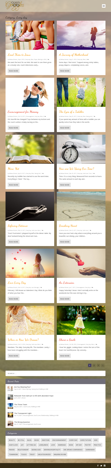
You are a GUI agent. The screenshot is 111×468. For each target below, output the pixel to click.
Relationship (45, 415)
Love (32, 287)
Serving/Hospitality (52, 450)
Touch (23, 454)
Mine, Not (13, 169)
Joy (22, 445)
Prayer (35, 59)
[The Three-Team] (10, 406)
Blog (29, 440)
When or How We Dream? (23, 340)
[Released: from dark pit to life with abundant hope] (10, 397)
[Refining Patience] (30, 206)
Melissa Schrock (13, 59)
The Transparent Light (23, 413)
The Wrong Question (22, 422)
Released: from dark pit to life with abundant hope (33, 396)
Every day (27, 59)
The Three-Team (20, 404)
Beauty (12, 440)
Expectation (85, 440)
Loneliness (43, 445)
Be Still (21, 440)
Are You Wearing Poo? (22, 387)
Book (23, 398)
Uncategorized (44, 454)
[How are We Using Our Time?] (81, 149)
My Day (28, 389)
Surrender (90, 450)
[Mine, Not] (30, 149)
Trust (90, 173)
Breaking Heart (68, 226)
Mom (32, 59)
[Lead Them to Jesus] (30, 35)
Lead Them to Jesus (19, 55)
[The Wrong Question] (10, 423)
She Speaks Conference (73, 450)
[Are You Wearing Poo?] (10, 388)
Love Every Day (17, 283)
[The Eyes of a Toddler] (81, 92)
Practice (97, 445)
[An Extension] (81, 263)
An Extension (66, 283)
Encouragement (30, 116)
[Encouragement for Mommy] (30, 92)
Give (95, 440)
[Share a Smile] (81, 320)
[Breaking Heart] (81, 206)
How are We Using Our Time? (76, 169)
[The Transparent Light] (10, 414)
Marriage (36, 287)
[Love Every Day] (30, 263)
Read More (13, 71)
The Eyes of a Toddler (71, 112)
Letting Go (31, 445)
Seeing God (37, 173)
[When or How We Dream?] (30, 320)
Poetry (88, 445)
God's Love (34, 230)
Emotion (45, 440)
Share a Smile (67, 340)
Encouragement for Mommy (23, 112)
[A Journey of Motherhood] (81, 35)
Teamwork (13, 454)
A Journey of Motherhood (73, 55)
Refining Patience (18, 226)
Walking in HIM (42, 59)
